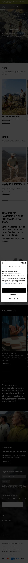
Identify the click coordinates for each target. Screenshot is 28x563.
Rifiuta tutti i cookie (14, 298)
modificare (4, 283)
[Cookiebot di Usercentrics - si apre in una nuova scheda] (20, 263)
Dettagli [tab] (11, 266)
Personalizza (13, 294)
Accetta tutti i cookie (14, 289)
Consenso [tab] (4, 266)
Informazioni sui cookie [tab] (20, 266)
